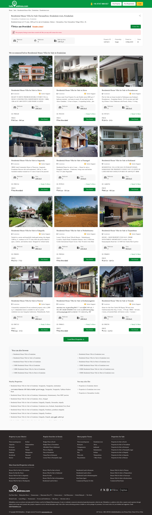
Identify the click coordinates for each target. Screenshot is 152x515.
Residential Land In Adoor (50, 481)
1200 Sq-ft (38, 178)
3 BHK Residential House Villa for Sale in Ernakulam (29, 369)
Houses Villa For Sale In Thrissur (119, 470)
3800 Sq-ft (38, 249)
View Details (44, 119)
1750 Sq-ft (129, 319)
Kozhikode (12, 455)
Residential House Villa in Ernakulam (24, 354)
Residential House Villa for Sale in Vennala (118, 301)
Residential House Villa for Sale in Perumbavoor (120, 90)
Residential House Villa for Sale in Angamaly (28, 160)
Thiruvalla (80, 455)
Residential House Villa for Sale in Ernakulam (27, 358)
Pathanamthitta (29, 444)
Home (10, 10)
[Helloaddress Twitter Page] (104, 490)
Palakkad (11, 452)
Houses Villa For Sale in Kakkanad (52, 473)
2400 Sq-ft (83, 319)
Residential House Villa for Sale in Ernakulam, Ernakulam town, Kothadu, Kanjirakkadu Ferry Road (40, 406)
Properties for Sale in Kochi (119, 442)
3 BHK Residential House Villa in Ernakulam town (94, 365)
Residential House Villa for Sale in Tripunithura (119, 231)
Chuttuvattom (58, 495)
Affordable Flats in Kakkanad (51, 447)
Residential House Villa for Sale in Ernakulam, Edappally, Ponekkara (31, 413)
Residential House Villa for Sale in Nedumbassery (75, 231)
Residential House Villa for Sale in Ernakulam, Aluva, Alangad (29, 399)
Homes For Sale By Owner (16, 473)
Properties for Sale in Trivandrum (120, 444)
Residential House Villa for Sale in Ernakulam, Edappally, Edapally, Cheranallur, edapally (37, 402)
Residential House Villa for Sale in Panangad (73, 160)
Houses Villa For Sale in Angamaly (18, 475)
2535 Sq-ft (83, 249)
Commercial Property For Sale (85, 481)
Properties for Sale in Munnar (119, 457)
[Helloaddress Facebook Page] (101, 490)
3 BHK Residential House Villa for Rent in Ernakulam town (96, 373)
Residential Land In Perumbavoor (18, 478)
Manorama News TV (46, 495)
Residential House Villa (24, 10)
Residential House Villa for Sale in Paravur (27, 301)
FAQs (141, 512)
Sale (15, 10)
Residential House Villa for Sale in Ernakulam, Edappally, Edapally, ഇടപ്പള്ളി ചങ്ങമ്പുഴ (37, 417)
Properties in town (89, 389)
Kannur (11, 457)
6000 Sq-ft (83, 108)
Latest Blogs (22, 499)
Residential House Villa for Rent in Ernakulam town (94, 361)
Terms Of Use (135, 512)
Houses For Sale (47, 475)
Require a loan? (37, 26)
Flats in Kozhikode (48, 452)
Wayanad (28, 455)
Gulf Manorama (68, 495)
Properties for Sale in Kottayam (120, 447)
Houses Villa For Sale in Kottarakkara (53, 478)
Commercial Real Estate (117, 481)
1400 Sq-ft (129, 108)
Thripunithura (97, 455)
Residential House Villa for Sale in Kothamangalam (76, 301)
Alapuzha (11, 444)
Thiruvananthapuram (15, 442)
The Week (89, 495)
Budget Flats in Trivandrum (51, 444)
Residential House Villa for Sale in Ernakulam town (94, 358)
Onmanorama (35, 495)
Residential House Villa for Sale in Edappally (28, 231)
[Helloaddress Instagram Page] (107, 490)
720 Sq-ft (83, 178)
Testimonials (31, 499)
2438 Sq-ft (129, 178)
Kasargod (28, 457)
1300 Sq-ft (38, 108)
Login (139, 4)
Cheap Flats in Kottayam (50, 455)
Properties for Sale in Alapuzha (120, 455)
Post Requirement (129, 4)
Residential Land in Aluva (84, 473)
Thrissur (27, 450)
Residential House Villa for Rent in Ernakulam (27, 361)
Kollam (27, 442)
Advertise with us (65, 499)
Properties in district (88, 386)
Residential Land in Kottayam (85, 470)
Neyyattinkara (81, 457)
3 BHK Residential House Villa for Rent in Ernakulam (29, 373)
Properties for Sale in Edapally (119, 452)
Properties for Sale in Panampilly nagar (122, 450)
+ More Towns (98, 457)
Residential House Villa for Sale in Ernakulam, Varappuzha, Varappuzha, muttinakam (36, 386)
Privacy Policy (127, 512)
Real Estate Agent (81, 478)
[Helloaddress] (18, 4)
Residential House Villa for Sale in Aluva (26, 90)
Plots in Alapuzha (48, 450)
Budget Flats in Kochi (49, 442)
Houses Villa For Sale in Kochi (51, 470)
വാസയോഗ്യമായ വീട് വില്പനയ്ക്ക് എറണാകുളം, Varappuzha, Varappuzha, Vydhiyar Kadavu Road (41, 390)
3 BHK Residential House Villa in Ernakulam (26, 365)
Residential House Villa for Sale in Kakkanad (118, 160)
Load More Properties (75, 339)
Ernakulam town (98, 442)
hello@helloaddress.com (15, 506)
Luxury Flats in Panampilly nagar (52, 457)
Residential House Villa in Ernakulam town (91, 354)
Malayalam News (24, 495)
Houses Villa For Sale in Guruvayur (120, 475)
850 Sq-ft (128, 249)
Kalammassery (98, 450)
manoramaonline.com (47, 512)
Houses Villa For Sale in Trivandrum (19, 470)
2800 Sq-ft (38, 319)
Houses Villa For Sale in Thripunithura (121, 473)
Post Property (116, 4)
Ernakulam (35, 10)
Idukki (27, 447)
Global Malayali (80, 495)
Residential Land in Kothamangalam (87, 475)
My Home (55, 499)
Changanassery (81, 447)
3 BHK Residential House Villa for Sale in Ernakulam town (96, 369)
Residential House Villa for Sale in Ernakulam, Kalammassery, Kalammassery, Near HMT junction (40, 395)
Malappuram (28, 452)
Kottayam (11, 447)
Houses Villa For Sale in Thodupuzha (19, 481)
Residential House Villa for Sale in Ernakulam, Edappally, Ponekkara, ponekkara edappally (37, 410)
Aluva (95, 444)
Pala (78, 452)
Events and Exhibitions (44, 499)
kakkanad (96, 447)
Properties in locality (89, 393)
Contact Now (135, 26)
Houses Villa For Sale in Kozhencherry (121, 478)
